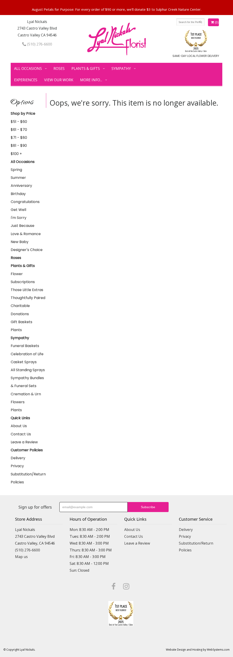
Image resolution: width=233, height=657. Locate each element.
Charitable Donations (20, 309)
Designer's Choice (27, 249)
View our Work (58, 79)
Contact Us (21, 434)
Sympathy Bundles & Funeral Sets (27, 381)
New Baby (19, 241)
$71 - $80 (19, 137)
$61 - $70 (19, 129)
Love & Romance (26, 233)
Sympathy (121, 68)
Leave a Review (24, 442)
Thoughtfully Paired (28, 297)
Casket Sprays (24, 362)
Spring (16, 169)
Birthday (18, 193)
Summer (18, 177)
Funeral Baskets (25, 345)
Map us (21, 556)
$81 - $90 (19, 145)
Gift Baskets (21, 322)
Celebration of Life (27, 354)
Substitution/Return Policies (28, 478)
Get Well (18, 209)
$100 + (16, 153)
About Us (19, 426)
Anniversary (21, 185)
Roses (59, 68)
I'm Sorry (18, 217)
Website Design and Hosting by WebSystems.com (198, 650)
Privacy (17, 466)
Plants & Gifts (85, 68)
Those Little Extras (27, 289)
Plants (16, 329)
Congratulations (25, 201)
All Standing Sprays (28, 370)
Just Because (22, 225)
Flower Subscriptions (23, 277)
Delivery (18, 458)
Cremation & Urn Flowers (26, 398)
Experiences (25, 79)
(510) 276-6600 (39, 44)
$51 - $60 (19, 121)
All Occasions (28, 68)
